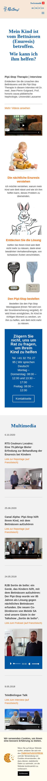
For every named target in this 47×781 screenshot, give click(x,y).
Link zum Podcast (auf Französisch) (23, 623)
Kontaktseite (23, 398)
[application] (23, 663)
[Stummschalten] (29, 664)
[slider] (34, 664)
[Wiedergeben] (11, 664)
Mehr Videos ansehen (17, 108)
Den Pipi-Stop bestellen (23, 298)
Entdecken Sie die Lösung (23, 240)
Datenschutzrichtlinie (32, 753)
